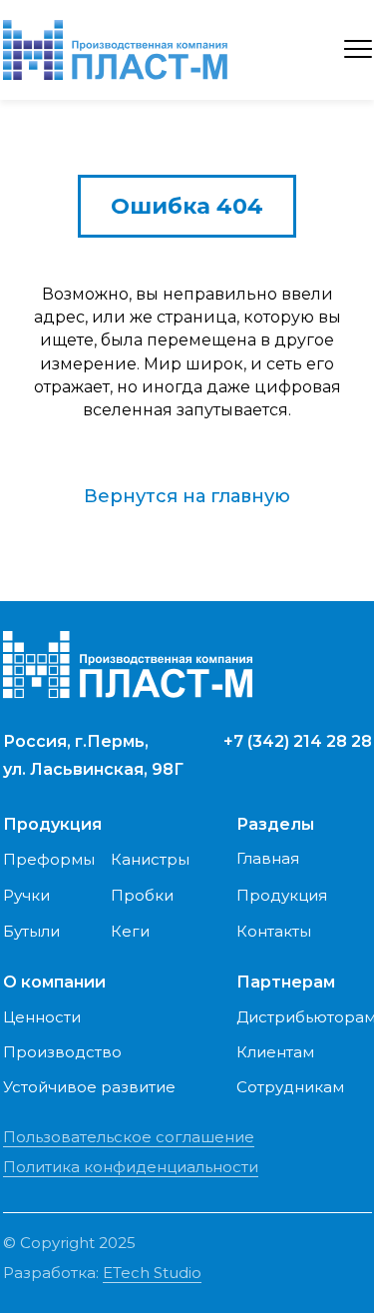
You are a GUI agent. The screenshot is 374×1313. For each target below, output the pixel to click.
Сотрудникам (290, 1086)
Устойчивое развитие (89, 1086)
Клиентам (275, 1051)
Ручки (26, 895)
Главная (267, 858)
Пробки (142, 895)
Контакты (273, 931)
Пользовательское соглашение (128, 1136)
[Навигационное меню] (358, 50)
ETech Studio (152, 1272)
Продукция (281, 895)
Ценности (42, 1016)
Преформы (49, 859)
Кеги (130, 931)
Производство (62, 1051)
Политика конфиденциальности (130, 1166)
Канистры (150, 859)
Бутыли (31, 931)
